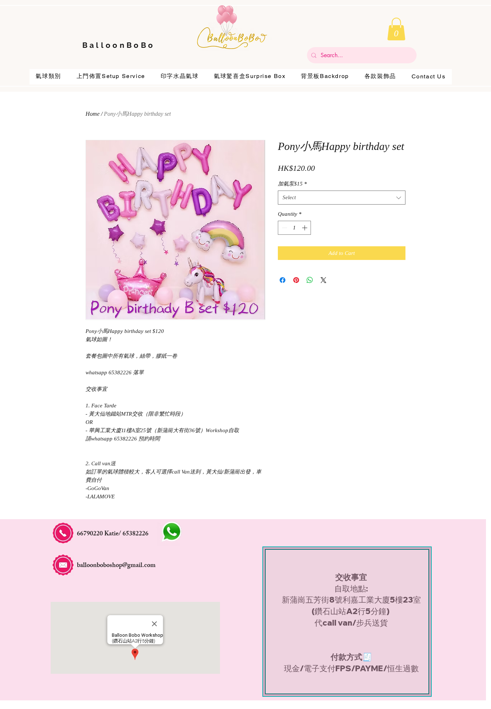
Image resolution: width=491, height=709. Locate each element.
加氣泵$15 (292, 184)
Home (93, 114)
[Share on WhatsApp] (310, 280)
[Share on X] (323, 280)
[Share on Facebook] (282, 280)
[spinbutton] (294, 227)
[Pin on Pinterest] (296, 280)
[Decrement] (284, 227)
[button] (396, 29)
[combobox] (341, 198)
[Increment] (305, 227)
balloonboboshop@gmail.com (116, 566)
